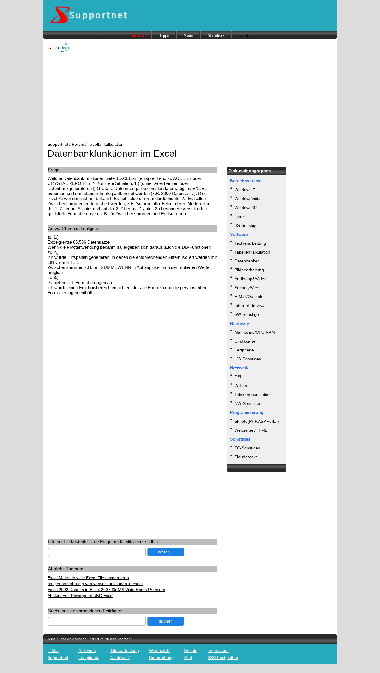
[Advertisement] (190, 97)
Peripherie (244, 350)
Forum (138, 35)
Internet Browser (250, 305)
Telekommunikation (253, 394)
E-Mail (53, 650)
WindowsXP (246, 207)
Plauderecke (246, 457)
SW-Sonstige (247, 314)
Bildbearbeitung (249, 269)
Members (216, 35)
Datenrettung (161, 657)
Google (190, 650)
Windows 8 (159, 650)
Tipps (164, 35)
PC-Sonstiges (247, 448)
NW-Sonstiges (248, 403)
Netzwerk (87, 650)
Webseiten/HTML (251, 430)
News (188, 35)
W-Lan (241, 385)
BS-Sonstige (246, 225)
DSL (239, 376)
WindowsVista (248, 198)
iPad (188, 657)
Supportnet (58, 144)
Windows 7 (245, 189)
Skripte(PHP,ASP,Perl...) (257, 421)
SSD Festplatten (223, 657)
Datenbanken (247, 261)
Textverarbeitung (250, 243)
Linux (240, 216)
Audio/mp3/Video (251, 278)
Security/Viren (248, 287)
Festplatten (88, 657)
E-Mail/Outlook (248, 296)
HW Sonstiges (248, 359)
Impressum (218, 650)
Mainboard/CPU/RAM (255, 332)
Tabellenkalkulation (106, 144)
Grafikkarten (246, 341)
